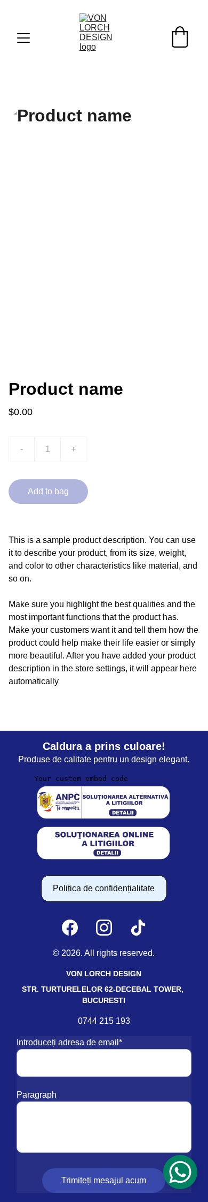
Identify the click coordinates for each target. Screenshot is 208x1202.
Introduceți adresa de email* (69, 1042)
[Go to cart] (180, 38)
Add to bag (48, 491)
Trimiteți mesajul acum (103, 1180)
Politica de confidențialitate (104, 888)
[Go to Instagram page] (104, 928)
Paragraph (37, 1094)
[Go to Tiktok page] (138, 928)
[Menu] (23, 38)
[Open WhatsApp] (180, 1172)
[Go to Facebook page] (70, 928)
